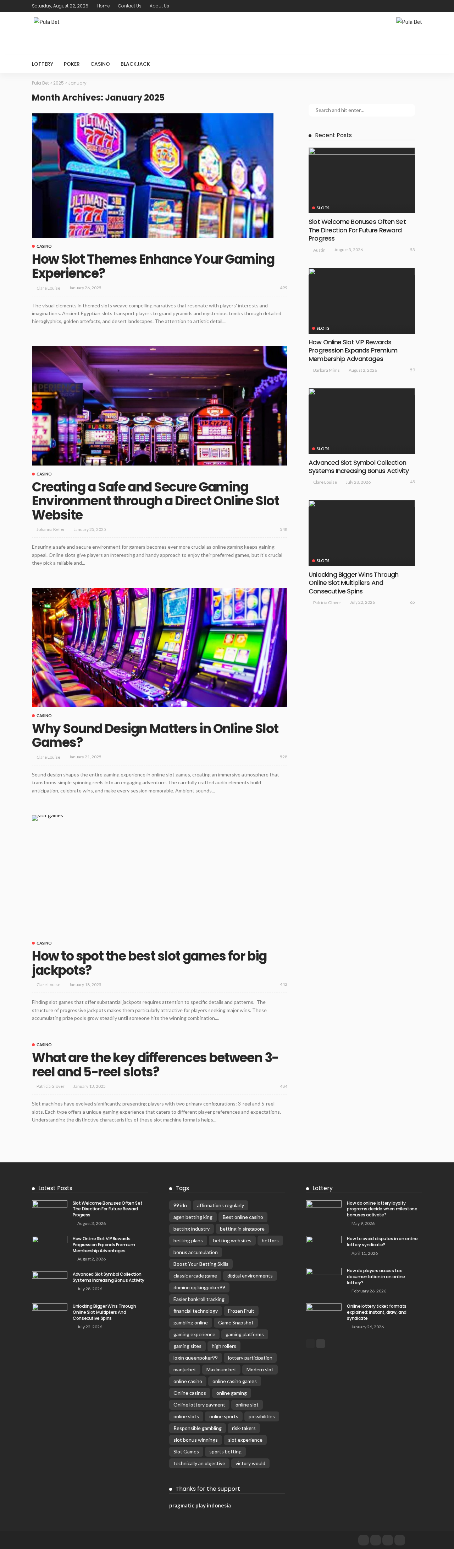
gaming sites (187, 1346)
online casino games (234, 1381)
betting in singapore (242, 1229)
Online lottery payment (199, 1405)
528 (283, 756)
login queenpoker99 (195, 1358)
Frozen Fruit (241, 1311)
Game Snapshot (236, 1322)
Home (103, 6)
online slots (186, 1416)
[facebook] (389, 6)
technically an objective (199, 1463)
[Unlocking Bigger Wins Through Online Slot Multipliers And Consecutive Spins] (362, 533)
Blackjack (135, 64)
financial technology (195, 1311)
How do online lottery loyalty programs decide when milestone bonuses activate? (382, 1209)
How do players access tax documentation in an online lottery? (376, 1277)
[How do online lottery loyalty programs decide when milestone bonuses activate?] (324, 1211)
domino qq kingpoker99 (199, 1287)
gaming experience (194, 1334)
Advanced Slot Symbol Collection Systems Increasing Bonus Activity (359, 466)
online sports (223, 1416)
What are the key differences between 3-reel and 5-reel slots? (155, 1065)
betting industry (191, 1229)
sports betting (225, 1451)
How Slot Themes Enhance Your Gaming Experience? (153, 266)
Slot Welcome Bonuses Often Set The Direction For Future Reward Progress (357, 230)
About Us (159, 6)
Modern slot (260, 1369)
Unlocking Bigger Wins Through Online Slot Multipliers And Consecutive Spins (354, 583)
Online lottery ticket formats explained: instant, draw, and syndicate (376, 1312)
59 (412, 369)
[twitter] (399, 6)
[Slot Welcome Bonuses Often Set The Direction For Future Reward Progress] (362, 180)
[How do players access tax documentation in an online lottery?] (324, 1279)
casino (100, 64)
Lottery (42, 64)
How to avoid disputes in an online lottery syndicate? (382, 1242)
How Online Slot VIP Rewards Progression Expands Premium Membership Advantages (353, 350)
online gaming (231, 1393)
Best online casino (243, 1217)
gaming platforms (245, 1334)
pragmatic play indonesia (200, 1505)
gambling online (190, 1322)
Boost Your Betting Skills (200, 1264)
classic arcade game (195, 1276)
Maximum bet (221, 1369)
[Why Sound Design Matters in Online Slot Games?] (159, 647)
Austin (319, 250)
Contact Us (130, 6)
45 (412, 481)
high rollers (224, 1346)
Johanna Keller (51, 529)
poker (72, 64)
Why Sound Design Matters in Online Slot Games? (155, 736)
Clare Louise (48, 288)
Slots (323, 208)
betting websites (232, 1240)
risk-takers (244, 1428)
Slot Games (186, 1451)
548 (283, 529)
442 (283, 984)
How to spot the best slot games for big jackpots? (149, 963)
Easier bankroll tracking (199, 1299)
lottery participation (250, 1358)
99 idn (180, 1205)
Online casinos (189, 1393)
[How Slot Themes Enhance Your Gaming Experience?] (152, 175)
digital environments (250, 1276)
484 (283, 1086)
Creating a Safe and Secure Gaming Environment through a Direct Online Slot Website (155, 501)
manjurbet (184, 1369)
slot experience (245, 1440)
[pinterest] (408, 6)
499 (283, 287)
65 (412, 602)
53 (412, 249)
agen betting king (192, 1217)
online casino (187, 1381)
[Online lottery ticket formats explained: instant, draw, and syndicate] (324, 1315)
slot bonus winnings (195, 1440)
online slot (247, 1405)
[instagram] (417, 6)
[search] (413, 64)
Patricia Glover (51, 1086)
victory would (250, 1463)
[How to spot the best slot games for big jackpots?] (47, 818)
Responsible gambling (197, 1428)
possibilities (262, 1416)
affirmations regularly (220, 1205)
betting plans (188, 1240)
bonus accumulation (195, 1252)
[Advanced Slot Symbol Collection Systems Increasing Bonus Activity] (362, 421)
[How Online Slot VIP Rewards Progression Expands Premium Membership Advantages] (362, 301)
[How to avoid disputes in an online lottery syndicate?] (324, 1247)
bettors (270, 1240)
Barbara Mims (326, 370)
